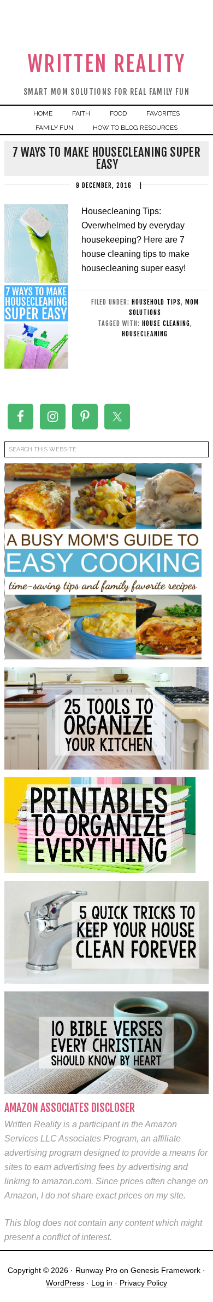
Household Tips (156, 302)
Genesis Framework (165, 1270)
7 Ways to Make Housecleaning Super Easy (106, 158)
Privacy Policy (143, 1282)
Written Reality (107, 64)
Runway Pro (96, 1270)
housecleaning (145, 334)
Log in (102, 1282)
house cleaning (166, 323)
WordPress (65, 1282)
